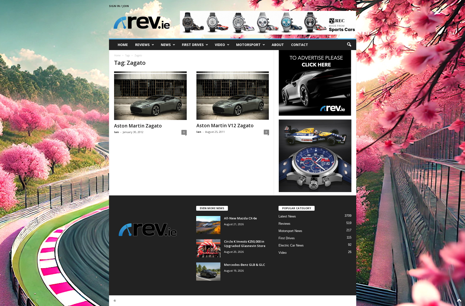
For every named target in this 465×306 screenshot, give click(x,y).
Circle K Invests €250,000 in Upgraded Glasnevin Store (244, 243)
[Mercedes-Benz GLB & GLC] (208, 271)
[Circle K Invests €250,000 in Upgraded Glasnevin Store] (208, 248)
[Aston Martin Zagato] (150, 95)
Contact (299, 44)
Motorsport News (290, 231)
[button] (349, 44)
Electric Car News (291, 245)
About (278, 44)
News (166, 44)
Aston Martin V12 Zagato (225, 125)
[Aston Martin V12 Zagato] (232, 95)
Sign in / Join (119, 6)
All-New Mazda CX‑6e (240, 218)
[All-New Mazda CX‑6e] (208, 225)
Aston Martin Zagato (138, 126)
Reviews (142, 44)
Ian (116, 132)
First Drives (193, 44)
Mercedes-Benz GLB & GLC (244, 264)
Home (123, 44)
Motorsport (248, 44)
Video (220, 44)
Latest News (287, 216)
